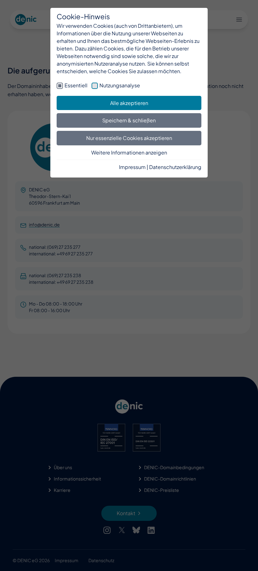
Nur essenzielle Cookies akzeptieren (129, 138)
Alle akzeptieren (129, 103)
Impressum (132, 167)
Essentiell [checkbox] (75, 85)
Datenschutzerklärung (175, 167)
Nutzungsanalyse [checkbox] (119, 85)
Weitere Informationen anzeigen (129, 152)
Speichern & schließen (129, 120)
